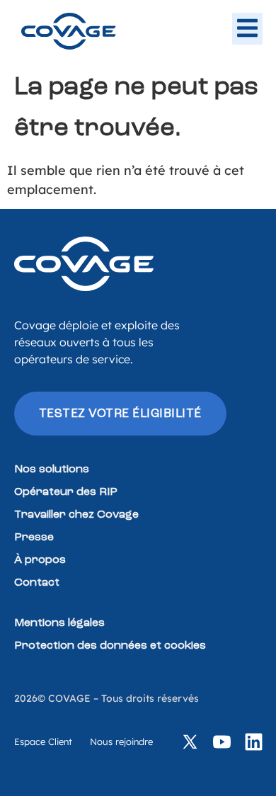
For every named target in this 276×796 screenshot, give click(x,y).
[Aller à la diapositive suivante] (247, 28)
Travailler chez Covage (76, 515)
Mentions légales (59, 623)
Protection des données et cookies (110, 646)
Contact (36, 583)
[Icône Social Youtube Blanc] (222, 742)
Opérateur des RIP (65, 492)
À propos (40, 560)
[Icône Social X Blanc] (190, 742)
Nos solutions (51, 469)
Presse (34, 537)
